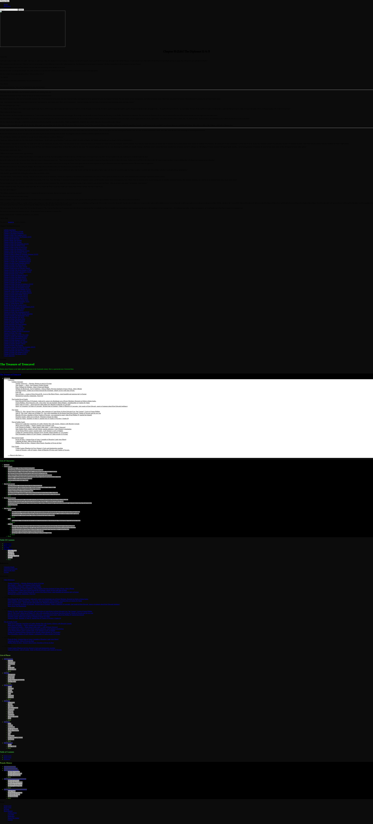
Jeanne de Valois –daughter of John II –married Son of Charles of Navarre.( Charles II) (42, 418)
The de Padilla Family (18, 422)
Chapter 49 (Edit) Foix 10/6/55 (13, 326)
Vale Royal (11, 668)
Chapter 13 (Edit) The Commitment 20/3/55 (17, 261)
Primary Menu (5, 1)
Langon (10, 704)
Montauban (11, 727)
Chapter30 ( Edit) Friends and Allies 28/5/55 (17, 291)
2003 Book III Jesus (14, 795)
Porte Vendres (12, 746)
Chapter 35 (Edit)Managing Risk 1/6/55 (16, 300)
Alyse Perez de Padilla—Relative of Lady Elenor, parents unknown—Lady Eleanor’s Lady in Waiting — (32, 487)
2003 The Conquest (14, 772)
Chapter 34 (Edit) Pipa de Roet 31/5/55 (16, 298)
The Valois (15, 410)
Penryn (10, 690)
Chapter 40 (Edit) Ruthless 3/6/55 (14, 308)
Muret (9, 732)
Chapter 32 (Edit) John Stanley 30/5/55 (16, 294)
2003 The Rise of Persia (15, 782)
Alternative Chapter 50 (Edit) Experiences (17, 331)
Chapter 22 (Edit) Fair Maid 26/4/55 (15, 277)
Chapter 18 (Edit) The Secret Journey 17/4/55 (18, 270)
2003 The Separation (14, 775)
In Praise (6, 547)
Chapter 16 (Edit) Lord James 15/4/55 (15, 266)
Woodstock (11, 676)
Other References (9, 580)
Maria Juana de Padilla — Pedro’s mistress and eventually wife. (35, 425)
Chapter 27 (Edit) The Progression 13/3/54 (17, 286)
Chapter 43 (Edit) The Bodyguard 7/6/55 (16, 315)
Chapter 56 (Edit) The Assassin (13, 345)
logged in (11, 222)
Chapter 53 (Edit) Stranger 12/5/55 (14, 340)
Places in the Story (9, 570)
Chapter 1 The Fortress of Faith (13, 231)
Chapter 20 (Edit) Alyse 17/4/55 (14, 273)
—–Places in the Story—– (16, 455)
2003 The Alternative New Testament (15, 789)
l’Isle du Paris (12, 669)
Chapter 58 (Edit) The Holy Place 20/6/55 (17, 350)
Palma (10, 744)
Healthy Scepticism (10, 767)
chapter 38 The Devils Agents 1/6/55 (15, 305)
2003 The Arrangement (15, 774)
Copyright (11, 552)
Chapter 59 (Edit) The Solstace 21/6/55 (16, 352)
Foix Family (15, 446)
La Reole (10, 706)
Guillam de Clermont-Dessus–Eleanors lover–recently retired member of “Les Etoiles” (42, 432)
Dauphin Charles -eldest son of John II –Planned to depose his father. (37, 417)
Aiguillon (11, 713)
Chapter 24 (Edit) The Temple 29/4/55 (15, 280)
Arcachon (11, 697)
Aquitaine (7, 701)
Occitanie (7, 722)
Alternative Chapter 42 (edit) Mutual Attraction (18, 314)
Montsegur (11, 736)
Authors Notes (12, 551)
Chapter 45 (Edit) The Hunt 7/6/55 (14, 319)
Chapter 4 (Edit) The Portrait (12, 242)
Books (6, 4)
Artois (9, 519)
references (7, 378)
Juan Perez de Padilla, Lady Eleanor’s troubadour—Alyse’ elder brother (24, 489)
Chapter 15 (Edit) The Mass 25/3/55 (15, 265)
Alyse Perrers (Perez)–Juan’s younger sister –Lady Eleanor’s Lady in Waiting (39, 431)
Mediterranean (8, 743)
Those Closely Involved (9, 484)
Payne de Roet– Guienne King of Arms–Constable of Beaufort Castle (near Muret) (41, 439)
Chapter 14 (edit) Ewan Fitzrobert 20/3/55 (17, 263)
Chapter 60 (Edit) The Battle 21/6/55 (15, 354)
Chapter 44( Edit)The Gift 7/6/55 (14, 317)
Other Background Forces (10, 508)
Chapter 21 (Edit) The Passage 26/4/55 (16, 275)
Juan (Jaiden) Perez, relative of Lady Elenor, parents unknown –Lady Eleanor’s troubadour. (44, 429)
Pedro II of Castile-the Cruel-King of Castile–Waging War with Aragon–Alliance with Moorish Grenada (47, 424)
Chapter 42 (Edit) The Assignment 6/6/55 (16, 312)
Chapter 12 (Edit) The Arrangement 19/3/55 (17, 259)
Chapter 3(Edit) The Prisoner (13, 240)
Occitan (6, 572)
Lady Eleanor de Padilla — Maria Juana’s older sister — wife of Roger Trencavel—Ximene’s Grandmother (32, 471)
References (7, 6)
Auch (9, 724)
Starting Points (8, 659)
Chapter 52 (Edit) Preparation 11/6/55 (15, 338)
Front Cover (7, 544)
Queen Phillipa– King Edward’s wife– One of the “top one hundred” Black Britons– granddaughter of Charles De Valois (53, 403)
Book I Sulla (12, 791)
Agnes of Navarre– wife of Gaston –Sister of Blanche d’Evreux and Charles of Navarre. (43, 450)
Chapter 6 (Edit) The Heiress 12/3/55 (15, 249)
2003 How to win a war (15, 784)
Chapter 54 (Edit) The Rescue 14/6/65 (15, 342)
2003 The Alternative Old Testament (15, 779)
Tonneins (10, 711)
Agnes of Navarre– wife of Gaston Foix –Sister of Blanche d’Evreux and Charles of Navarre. (33, 515)
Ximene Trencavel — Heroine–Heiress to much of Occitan (34, 383)
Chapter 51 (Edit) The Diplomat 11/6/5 (16, 336)
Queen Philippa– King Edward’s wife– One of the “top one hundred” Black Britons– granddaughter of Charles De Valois (36, 501)
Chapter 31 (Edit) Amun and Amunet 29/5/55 (18, 293)
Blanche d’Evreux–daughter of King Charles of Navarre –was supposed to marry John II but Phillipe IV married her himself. (54, 415)
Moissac (10, 725)
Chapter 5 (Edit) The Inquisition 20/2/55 (16, 244)
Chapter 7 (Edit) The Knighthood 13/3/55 (16, 251)
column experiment (10, 230)
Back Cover (7, 545)
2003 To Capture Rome (15, 786)
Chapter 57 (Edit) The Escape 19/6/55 (15, 349)
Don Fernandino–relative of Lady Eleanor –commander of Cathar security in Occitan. (42, 434)
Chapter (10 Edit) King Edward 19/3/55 (16, 256)
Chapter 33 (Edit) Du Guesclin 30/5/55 (16, 296)
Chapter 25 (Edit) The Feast (12, 282)
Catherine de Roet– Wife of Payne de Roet (29, 441)
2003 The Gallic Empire (11, 770)
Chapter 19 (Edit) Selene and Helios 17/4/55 (17, 272)
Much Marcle (12, 682)
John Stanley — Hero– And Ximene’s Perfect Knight (32, 385)
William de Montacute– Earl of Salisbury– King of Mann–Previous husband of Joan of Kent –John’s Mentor (49, 389)
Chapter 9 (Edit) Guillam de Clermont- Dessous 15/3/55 (21, 254)
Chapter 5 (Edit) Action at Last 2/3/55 (15, 247)
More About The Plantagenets (17, 606)
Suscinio (10, 692)
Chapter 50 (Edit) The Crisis (12, 333)
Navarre (9, 510)
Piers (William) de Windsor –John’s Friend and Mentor (32, 387)
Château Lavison (13, 708)
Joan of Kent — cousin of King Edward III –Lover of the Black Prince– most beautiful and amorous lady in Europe (51, 394)
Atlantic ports (8, 685)
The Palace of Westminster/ (16, 680)
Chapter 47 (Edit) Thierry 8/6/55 (14, 322)
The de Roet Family (18, 438)
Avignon (10, 661)
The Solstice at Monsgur (15, 738)
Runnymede (11, 662)
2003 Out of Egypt (13, 781)
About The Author (13, 556)
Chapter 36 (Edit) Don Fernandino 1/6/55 (16, 301)
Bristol (10, 687)
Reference (7, 759)
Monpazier (11, 715)
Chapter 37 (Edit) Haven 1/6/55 (13, 303)
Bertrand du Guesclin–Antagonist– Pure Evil (29, 396)
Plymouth (11, 689)
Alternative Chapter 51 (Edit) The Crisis (16, 335)
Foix (9, 666)
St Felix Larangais (13, 731)
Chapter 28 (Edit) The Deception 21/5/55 (16, 287)
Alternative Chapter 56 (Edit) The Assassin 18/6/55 (19, 347)
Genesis (10, 558)
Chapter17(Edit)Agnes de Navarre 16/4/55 (17, 268)
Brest (9, 694)
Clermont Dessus (13, 717)
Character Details (9, 567)
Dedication (11, 554)
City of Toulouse (13, 729)
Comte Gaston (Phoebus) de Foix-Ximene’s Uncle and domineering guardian (39, 448)
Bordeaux (11, 696)
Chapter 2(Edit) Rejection (12, 238)
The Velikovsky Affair (11, 768)
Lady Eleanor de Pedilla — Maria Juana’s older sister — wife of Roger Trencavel (40, 427)
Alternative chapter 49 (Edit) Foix (14, 328)
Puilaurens (11, 739)
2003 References (13, 796)
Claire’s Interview (9, 356)
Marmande (11, 710)
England (6, 673)
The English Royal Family (20, 399)
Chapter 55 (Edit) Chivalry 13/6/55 (14, 343)
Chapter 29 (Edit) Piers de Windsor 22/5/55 (17, 289)
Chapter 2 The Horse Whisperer (14, 233)
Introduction (7, 464)
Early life (18, 392)
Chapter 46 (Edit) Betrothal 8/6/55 (14, 321)
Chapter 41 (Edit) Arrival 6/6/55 (14, 310)
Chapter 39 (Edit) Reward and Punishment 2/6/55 (19, 307)
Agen (9, 718)
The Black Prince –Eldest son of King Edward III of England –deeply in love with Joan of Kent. (45, 390)
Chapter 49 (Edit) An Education (13, 329)
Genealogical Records (10, 569)
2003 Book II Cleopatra (15, 793)
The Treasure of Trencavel (10, 374)
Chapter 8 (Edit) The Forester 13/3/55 (15, 252)
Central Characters (17, 382)
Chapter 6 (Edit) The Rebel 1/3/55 (14, 245)
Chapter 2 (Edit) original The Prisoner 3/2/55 (17, 237)
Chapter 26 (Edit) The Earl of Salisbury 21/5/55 (18, 284)
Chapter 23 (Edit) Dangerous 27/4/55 (15, 279)
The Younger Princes (12, 505)
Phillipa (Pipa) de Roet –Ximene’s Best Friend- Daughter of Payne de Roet (38, 443)
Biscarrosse (11, 703)
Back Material (8, 549)
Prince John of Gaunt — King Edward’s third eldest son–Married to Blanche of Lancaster (43, 404)
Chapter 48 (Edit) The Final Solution (15, 324)
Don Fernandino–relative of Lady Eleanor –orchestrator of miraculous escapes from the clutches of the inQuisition (34, 494)
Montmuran (11, 664)
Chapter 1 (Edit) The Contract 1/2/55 (15, 235)
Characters (11, 380)
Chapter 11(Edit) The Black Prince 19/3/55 (17, 258)
